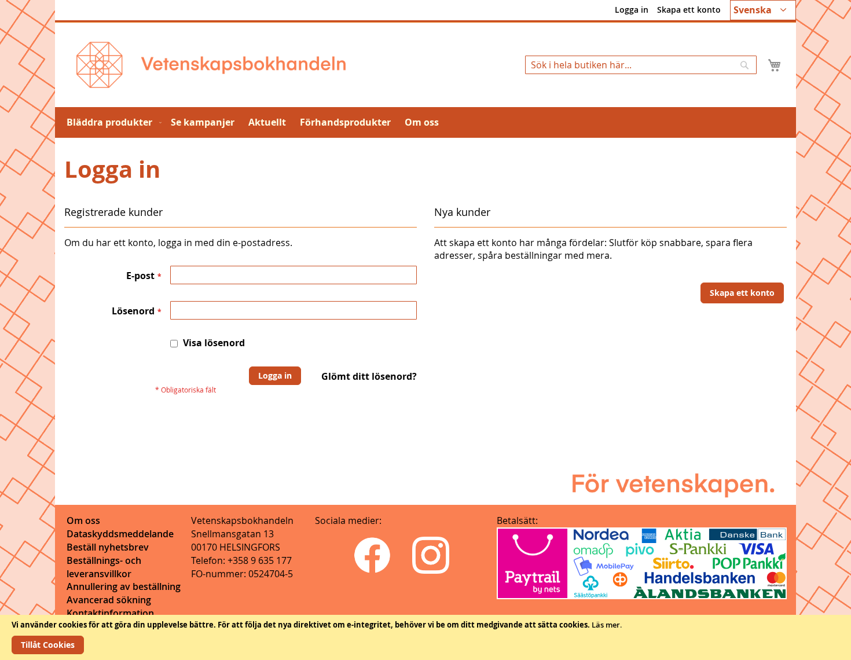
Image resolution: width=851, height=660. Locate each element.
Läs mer (606, 624)
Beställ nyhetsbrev (108, 547)
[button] (763, 10)
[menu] (425, 122)
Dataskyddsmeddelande (120, 533)
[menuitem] (112, 122)
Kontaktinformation (110, 613)
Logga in (631, 9)
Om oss (83, 520)
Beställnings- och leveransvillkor (104, 567)
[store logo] (211, 65)
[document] (425, 637)
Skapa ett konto (689, 9)
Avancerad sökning (109, 599)
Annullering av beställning (124, 586)
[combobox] (641, 65)
